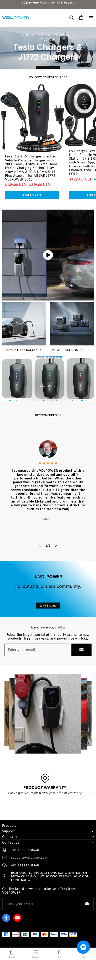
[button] (91, 17)
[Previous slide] (40, 546)
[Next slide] (56, 546)
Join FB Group (48, 605)
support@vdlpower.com (29, 857)
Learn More (47, 386)
